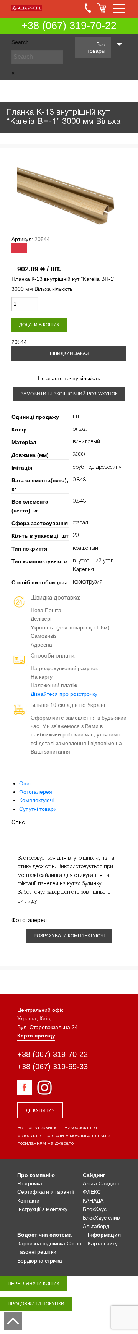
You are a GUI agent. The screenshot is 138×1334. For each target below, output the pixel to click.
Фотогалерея (35, 792)
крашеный (85, 548)
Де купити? (40, 1110)
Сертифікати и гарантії (45, 1192)
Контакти (28, 1201)
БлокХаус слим (102, 1218)
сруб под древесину (97, 467)
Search (20, 42)
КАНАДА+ (95, 1201)
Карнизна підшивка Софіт (49, 1243)
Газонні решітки (36, 1252)
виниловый (86, 441)
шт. (76, 416)
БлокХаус (95, 1209)
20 (76, 535)
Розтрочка (29, 1183)
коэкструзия (88, 582)
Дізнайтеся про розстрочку (64, 694)
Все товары (96, 47)
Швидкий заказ (69, 353)
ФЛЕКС (92, 1192)
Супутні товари (38, 809)
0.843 (79, 480)
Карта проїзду (36, 1036)
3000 (79, 454)
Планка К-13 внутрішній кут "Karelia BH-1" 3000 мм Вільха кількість (63, 284)
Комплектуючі (36, 800)
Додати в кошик (39, 324)
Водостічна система (44, 1235)
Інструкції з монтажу (42, 1209)
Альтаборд (96, 1226)
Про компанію (36, 1175)
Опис (25, 783)
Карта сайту (103, 1243)
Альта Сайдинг (101, 1183)
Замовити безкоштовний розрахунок (69, 394)
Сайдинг (94, 1175)
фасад (80, 522)
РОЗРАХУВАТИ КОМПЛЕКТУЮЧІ (69, 936)
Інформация (104, 1235)
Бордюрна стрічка (39, 1261)
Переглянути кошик (33, 1283)
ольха (80, 429)
